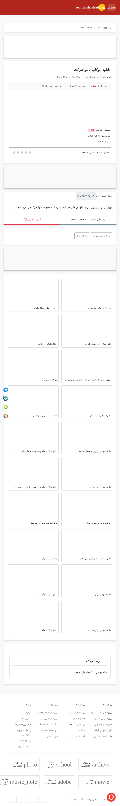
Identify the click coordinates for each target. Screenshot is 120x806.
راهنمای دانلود (25, 740)
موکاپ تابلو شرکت (101, 235)
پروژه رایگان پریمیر (49, 718)
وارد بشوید (80, 672)
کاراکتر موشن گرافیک (102, 730)
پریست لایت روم (77, 712)
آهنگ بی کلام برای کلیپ (47, 724)
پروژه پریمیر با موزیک (102, 718)
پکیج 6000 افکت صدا (49, 730)
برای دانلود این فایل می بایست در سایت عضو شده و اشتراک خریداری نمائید (65, 207)
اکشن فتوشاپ (78, 718)
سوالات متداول (24, 746)
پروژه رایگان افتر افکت (48, 712)
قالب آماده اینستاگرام (102, 736)
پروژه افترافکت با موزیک (101, 712)
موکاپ (93, 86)
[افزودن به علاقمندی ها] (13, 86)
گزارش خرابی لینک (32, 219)
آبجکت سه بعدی (78, 736)
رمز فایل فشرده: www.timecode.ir (88, 219)
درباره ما (27, 712)
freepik (91, 130)
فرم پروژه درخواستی (22, 724)
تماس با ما (26, 718)
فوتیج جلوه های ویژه (103, 724)
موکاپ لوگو (82, 235)
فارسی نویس (52, 736)
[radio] (29, 153)
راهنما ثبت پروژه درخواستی (24, 732)
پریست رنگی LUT (77, 724)
